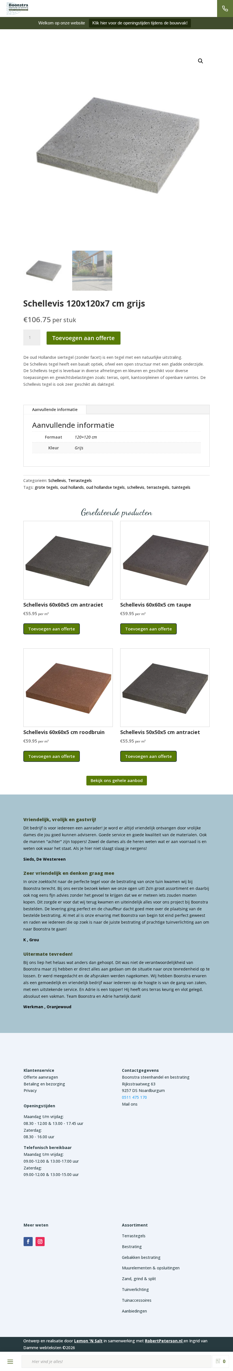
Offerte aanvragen (41, 1077)
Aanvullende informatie (55, 409)
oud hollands (72, 487)
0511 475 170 (134, 1097)
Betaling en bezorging (44, 1084)
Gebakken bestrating (141, 1257)
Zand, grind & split (139, 1278)
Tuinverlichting (135, 1289)
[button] (200, 61)
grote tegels (46, 487)
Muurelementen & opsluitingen (151, 1268)
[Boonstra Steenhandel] (17, 8)
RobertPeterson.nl (163, 1340)
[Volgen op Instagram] (40, 1241)
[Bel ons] (225, 8)
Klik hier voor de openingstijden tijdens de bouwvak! (140, 22)
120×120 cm (86, 437)
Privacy (30, 1090)
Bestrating (132, 1246)
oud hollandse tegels (105, 487)
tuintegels (181, 487)
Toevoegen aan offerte (83, 338)
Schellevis (57, 480)
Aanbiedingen (134, 1311)
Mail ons (130, 1104)
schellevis (135, 487)
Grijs (79, 447)
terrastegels (158, 487)
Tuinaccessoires (136, 1300)
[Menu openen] (10, 1361)
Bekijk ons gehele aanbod (117, 780)
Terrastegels (80, 480)
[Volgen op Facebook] (28, 1241)
